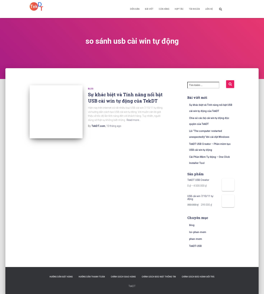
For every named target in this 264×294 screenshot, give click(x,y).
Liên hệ (209, 9)
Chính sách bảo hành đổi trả (198, 276)
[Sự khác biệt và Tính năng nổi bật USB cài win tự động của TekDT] (56, 111)
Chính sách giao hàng (123, 276)
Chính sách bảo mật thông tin (159, 276)
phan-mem (195, 239)
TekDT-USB (195, 246)
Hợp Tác (179, 9)
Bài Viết (149, 9)
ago (113, 126)
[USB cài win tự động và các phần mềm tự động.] (36, 6)
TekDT (132, 286)
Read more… (134, 120)
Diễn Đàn (135, 9)
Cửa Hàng (164, 9)
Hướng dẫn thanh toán (92, 276)
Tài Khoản (194, 9)
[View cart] (229, 8)
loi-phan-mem (197, 232)
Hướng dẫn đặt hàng (61, 276)
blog (90, 88)
